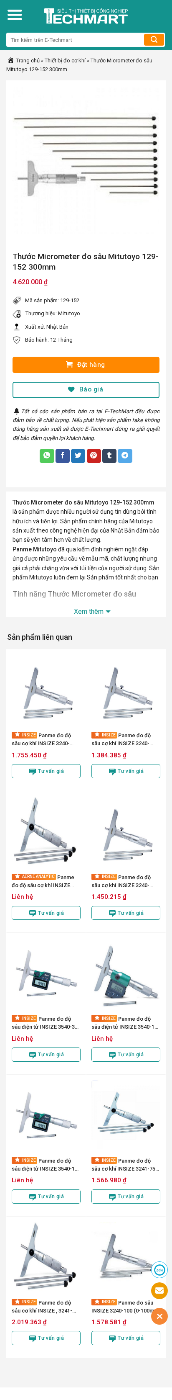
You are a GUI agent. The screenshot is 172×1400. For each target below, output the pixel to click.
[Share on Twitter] (78, 456)
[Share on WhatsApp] (47, 456)
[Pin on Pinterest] (94, 456)
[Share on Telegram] (125, 456)
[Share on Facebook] (63, 456)
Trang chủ (27, 60)
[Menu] (14, 14)
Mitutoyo (69, 313)
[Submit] (154, 40)
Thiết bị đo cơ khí (65, 60)
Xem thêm (89, 611)
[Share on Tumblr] (109, 456)
